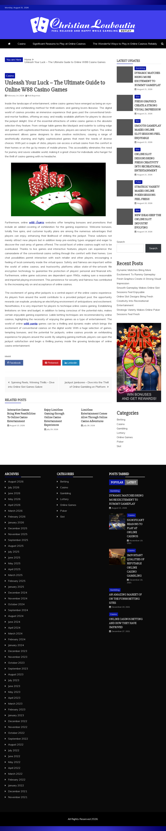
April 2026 (14, 504)
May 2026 (14, 499)
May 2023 (14, 692)
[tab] (117, 482)
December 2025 (17, 528)
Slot (137, 96)
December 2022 (17, 721)
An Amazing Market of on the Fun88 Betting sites (125, 598)
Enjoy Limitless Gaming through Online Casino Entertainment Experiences (54, 417)
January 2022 (16, 785)
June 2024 (14, 621)
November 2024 (17, 598)
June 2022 (14, 756)
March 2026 (15, 510)
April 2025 (14, 569)
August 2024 (16, 616)
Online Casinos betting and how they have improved (126, 623)
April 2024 (14, 627)
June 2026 (14, 493)
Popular (117, 482)
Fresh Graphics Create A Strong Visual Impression (148, 105)
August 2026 (16, 481)
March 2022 (15, 773)
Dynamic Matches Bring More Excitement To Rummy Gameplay (126, 499)
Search (121, 241)
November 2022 (17, 727)
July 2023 (13, 680)
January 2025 (16, 586)
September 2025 (18, 540)
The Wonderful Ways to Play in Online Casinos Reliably (125, 43)
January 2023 (16, 715)
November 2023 (17, 656)
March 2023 (15, 703)
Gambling (140, 68)
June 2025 (14, 557)
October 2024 (16, 604)
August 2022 (16, 744)
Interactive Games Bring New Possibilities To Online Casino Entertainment (21, 415)
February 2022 (16, 779)
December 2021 (17, 791)
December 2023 (17, 651)
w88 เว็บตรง (36, 222)
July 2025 (13, 551)
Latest (131, 482)
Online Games (125, 437)
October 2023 (16, 662)
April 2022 (14, 767)
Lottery (121, 432)
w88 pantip (30, 323)
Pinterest (52, 362)
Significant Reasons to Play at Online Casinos (59, 43)
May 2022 (14, 762)
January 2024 (16, 645)
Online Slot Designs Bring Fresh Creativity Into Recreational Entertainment (148, 162)
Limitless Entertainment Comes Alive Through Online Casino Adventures (94, 415)
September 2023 (18, 668)
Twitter (34, 362)
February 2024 (16, 639)
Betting (121, 419)
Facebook (15, 362)
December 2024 (17, 592)
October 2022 (16, 732)
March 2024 (15, 633)
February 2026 (16, 516)
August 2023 (16, 674)
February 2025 (16, 580)
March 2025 (15, 575)
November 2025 (17, 534)
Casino (22, 43)
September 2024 (18, 610)
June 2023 (14, 686)
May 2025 (14, 563)
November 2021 (17, 797)
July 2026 (13, 487)
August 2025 (16, 545)
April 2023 (14, 697)
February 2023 (16, 709)
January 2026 (16, 522)
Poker (138, 182)
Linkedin (72, 362)
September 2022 (18, 738)
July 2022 (13, 750)
